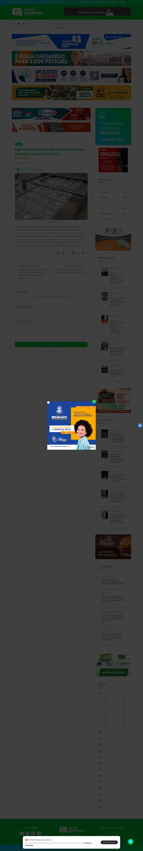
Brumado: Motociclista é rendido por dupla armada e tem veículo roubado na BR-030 (117, 278)
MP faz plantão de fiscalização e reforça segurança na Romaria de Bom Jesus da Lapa (117, 458)
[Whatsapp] (58, 253)
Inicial (51, 24)
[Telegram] (73, 253)
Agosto (114, 699)
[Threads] (78, 253)
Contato (88, 24)
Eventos (69, 24)
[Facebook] (19, 24)
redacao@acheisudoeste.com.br (113, 835)
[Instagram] (14, 24)
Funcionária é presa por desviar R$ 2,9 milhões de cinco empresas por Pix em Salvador (117, 352)
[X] (28, 24)
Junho (114, 706)
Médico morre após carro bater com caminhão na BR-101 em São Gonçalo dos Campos (117, 302)
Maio (114, 710)
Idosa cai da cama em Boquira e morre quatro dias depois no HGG (117, 373)
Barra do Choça (114, 219)
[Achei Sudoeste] (27, 11)
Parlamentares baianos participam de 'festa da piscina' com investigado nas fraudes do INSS (117, 437)
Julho (114, 703)
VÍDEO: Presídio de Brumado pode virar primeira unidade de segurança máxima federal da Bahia (117, 498)
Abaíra (114, 187)
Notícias (60, 24)
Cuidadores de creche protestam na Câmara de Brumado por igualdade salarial (112, 582)
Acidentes (114, 192)
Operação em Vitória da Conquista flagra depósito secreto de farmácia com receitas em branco (117, 518)
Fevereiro (114, 721)
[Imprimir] (24, 253)
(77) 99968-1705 (112, 833)
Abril (114, 714)
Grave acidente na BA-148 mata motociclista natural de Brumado (117, 478)
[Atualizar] (127, 2)
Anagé (114, 198)
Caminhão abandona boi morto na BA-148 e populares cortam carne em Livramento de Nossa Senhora (117, 327)
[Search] (127, 23)
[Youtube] (23, 24)
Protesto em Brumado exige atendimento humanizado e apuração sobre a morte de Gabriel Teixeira (111, 637)
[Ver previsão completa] (123, 2)
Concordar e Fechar (109, 842)
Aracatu (114, 203)
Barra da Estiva (114, 214)
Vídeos (79, 24)
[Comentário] (20, 253)
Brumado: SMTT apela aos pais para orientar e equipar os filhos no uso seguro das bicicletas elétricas (113, 599)
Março (114, 718)
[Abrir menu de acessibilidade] (130, 841)
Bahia (114, 208)
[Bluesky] (83, 253)
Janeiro (114, 725)
